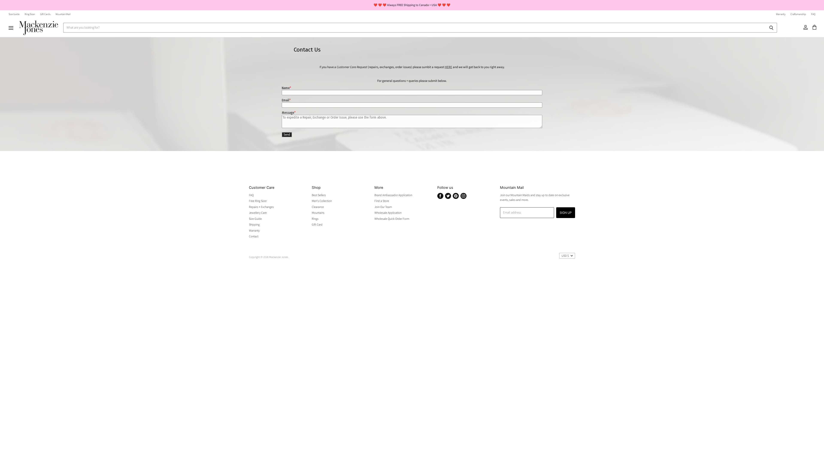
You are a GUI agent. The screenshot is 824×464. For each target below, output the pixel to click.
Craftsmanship (798, 14)
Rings (315, 219)
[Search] (771, 28)
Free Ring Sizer (258, 201)
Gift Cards (45, 14)
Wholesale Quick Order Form (391, 219)
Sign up (566, 213)
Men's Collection (322, 201)
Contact (253, 236)
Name (286, 88)
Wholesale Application (387, 213)
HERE (448, 67)
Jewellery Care (258, 213)
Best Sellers (319, 195)
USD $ (565, 256)
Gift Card (317, 225)
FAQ (813, 14)
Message (288, 113)
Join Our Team (383, 207)
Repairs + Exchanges (261, 207)
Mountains (318, 213)
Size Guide (14, 14)
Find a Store (381, 201)
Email (285, 100)
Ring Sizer (30, 14)
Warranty (780, 14)
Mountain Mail (63, 14)
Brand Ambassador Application (393, 195)
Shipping (254, 225)
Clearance (318, 207)
